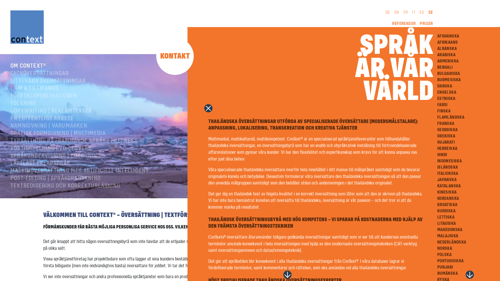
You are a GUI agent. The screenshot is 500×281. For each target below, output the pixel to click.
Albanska (447, 48)
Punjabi (445, 267)
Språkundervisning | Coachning (55, 156)
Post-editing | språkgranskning (55, 178)
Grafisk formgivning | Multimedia (58, 133)
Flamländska (450, 117)
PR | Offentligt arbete (42, 119)
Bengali (445, 67)
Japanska (447, 179)
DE (387, 12)
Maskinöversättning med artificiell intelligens (79, 171)
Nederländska (451, 242)
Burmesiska (449, 80)
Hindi (442, 154)
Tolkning (23, 103)
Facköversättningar (39, 74)
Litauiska (446, 223)
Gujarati (446, 142)
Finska (444, 111)
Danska (444, 86)
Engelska (446, 92)
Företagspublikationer (43, 96)
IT (413, 12)
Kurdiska (446, 211)
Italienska (447, 173)
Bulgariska (448, 73)
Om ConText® (28, 66)
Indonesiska (449, 161)
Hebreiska (447, 148)
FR (405, 12)
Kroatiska (447, 204)
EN (396, 12)
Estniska (446, 98)
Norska (444, 248)
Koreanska (448, 198)
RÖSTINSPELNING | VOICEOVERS (50, 148)
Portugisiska (450, 261)
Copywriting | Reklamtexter (51, 111)
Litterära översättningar (48, 81)
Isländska (447, 167)
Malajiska (447, 236)
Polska (444, 254)
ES (422, 12)
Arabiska (446, 55)
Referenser (404, 23)
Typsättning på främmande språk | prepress (73, 141)
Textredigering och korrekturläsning (65, 186)
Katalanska (449, 186)
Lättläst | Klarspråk (40, 163)
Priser (426, 23)
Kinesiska (447, 192)
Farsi (442, 105)
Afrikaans (447, 42)
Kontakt (175, 56)
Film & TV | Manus (34, 88)
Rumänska (447, 273)
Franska (445, 123)
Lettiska (445, 217)
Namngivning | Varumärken (48, 126)
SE (430, 12)
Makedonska (450, 229)
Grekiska (446, 136)
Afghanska (448, 36)
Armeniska (448, 61)
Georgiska (447, 129)
